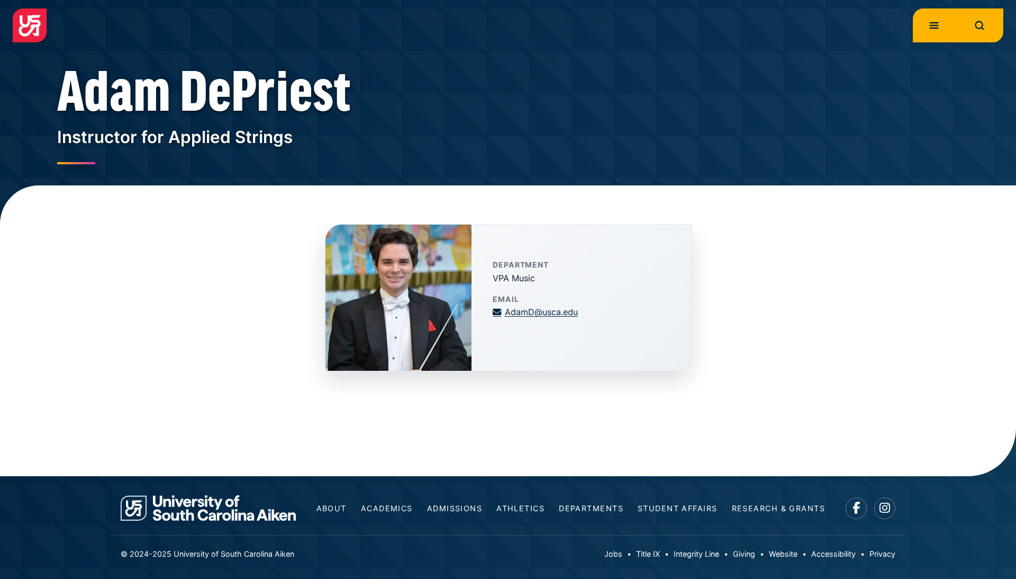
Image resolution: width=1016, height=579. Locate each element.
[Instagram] (885, 508)
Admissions (454, 508)
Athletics (520, 508)
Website (783, 553)
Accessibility (833, 553)
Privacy (882, 553)
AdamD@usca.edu (541, 312)
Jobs (613, 553)
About (331, 508)
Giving (744, 553)
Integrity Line (696, 553)
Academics (387, 508)
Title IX (648, 553)
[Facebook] (856, 508)
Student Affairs (678, 508)
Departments (591, 508)
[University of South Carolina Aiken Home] (30, 25)
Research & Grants (778, 508)
